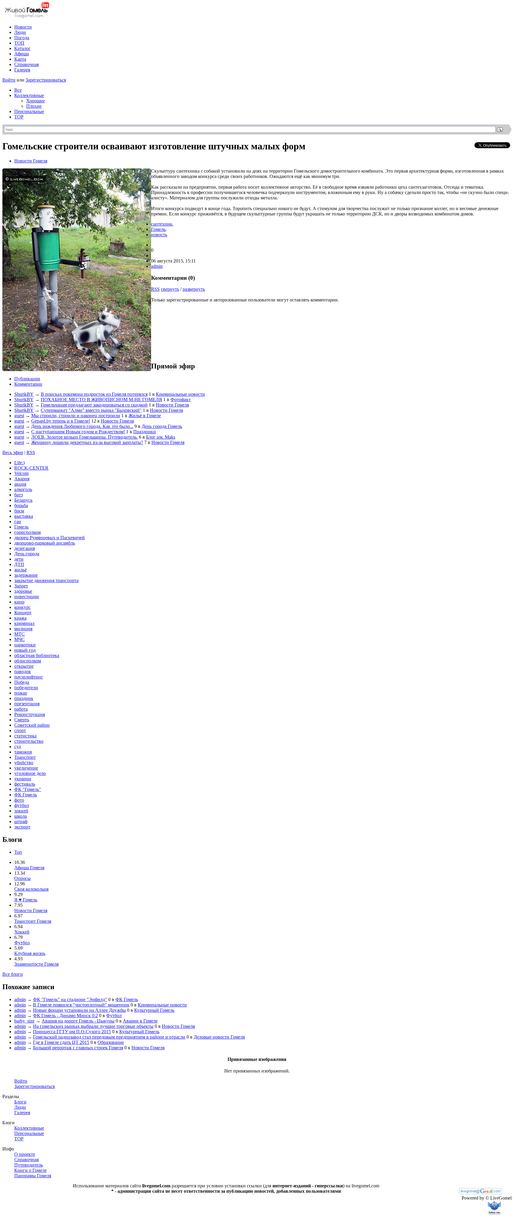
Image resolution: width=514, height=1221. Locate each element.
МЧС (19, 639)
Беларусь (23, 500)
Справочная (26, 64)
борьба (21, 505)
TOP (18, 116)
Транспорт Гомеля (32, 921)
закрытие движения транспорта (46, 580)
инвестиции (26, 596)
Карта (20, 59)
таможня (23, 751)
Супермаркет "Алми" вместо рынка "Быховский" (91, 410)
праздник (23, 698)
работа (21, 709)
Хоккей (21, 931)
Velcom (21, 473)
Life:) (19, 462)
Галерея (22, 69)
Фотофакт (180, 399)
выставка (23, 516)
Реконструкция (29, 714)
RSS (155, 289)
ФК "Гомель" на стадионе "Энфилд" (70, 999)
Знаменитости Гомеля (36, 964)
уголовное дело (30, 773)
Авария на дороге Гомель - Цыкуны (78, 1020)
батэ (18, 494)
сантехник (161, 223)
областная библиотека (36, 655)
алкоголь (23, 489)
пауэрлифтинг (28, 676)
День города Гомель (162, 426)
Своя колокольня (31, 889)
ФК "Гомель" (27, 789)
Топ (18, 852)
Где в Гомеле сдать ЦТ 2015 (61, 1042)
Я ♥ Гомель (25, 899)
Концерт (23, 612)
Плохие (34, 106)
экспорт (22, 826)
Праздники (144, 431)
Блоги (20, 1101)
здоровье (23, 591)
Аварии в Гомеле (140, 1020)
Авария (21, 478)
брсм (19, 510)
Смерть (21, 719)
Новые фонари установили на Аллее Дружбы (79, 1010)
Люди (20, 32)
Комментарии (28, 384)
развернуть (194, 289)
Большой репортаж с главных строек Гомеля (78, 1047)
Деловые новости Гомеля (219, 1036)
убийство (23, 762)
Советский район (32, 725)
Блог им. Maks (160, 437)
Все (18, 90)
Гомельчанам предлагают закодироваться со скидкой (94, 404)
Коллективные (29, 95)
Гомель (158, 229)
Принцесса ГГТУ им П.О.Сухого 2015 (72, 1031)
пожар (20, 692)
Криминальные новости (180, 394)
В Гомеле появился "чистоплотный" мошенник (81, 1004)
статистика (25, 735)
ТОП (19, 43)
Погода (21, 37)
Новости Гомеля (30, 160)
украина (22, 778)
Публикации (27, 378)
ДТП (19, 564)
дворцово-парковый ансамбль (44, 542)
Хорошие (35, 100)
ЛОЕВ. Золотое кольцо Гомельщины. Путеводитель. (84, 437)
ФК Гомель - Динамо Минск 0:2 (65, 1015)
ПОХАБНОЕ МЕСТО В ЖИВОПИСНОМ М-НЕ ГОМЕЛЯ (101, 399)
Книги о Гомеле (30, 1170)
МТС (19, 634)
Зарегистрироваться (46, 79)
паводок (22, 671)
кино (19, 601)
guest (19, 415)
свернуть (170, 289)
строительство (28, 741)
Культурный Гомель (154, 1010)
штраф (20, 821)
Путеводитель (28, 1164)
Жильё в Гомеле (144, 415)
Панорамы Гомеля (32, 1175)
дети (18, 559)
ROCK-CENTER (31, 467)
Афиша (21, 53)
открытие (24, 666)
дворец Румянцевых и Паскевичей (49, 537)
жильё (20, 569)
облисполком (27, 660)
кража (20, 617)
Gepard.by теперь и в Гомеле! (60, 420)
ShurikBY (24, 394)
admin (157, 266)
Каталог (22, 48)
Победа (21, 682)
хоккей (21, 810)
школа (20, 816)
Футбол (22, 942)
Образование (111, 1042)
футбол (21, 805)
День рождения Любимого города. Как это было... (82, 426)
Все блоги (12, 974)
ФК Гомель (25, 794)
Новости (23, 26)
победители (26, 687)
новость (159, 234)
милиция (23, 628)
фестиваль (24, 784)
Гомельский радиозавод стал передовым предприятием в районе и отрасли (109, 1036)
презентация (27, 703)
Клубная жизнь (29, 953)
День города (26, 553)
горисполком (27, 532)
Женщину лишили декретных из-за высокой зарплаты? (87, 442)
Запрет (21, 585)
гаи (17, 521)
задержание (26, 575)
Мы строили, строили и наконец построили (75, 415)
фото (19, 800)
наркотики (25, 644)
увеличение (26, 767)
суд (17, 746)
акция (20, 484)
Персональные (29, 111)
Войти (8, 79)
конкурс (22, 607)
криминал (24, 623)
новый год (25, 650)
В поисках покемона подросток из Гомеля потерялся (94, 394)
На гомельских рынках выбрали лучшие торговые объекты (93, 1026)
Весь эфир (12, 452)
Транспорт (25, 757)
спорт (20, 730)
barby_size (24, 1020)
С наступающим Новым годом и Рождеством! (78, 431)
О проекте (24, 1154)
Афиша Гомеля (29, 867)
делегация (24, 548)
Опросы (22, 878)
